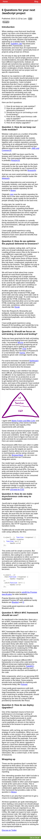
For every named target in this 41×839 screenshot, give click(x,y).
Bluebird (15, 602)
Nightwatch (33, 361)
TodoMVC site (16, 44)
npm (12, 194)
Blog (36, 2)
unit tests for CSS (17, 490)
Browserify (32, 170)
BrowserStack (17, 455)
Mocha (20, 342)
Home (5, 2)
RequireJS (15, 160)
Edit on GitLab (34, 837)
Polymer (24, 684)
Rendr (17, 307)
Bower (13, 190)
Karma (22, 353)
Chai (24, 349)
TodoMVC (30, 666)
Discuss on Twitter (9, 830)
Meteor (14, 792)
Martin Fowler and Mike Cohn (23, 421)
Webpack (5, 178)
